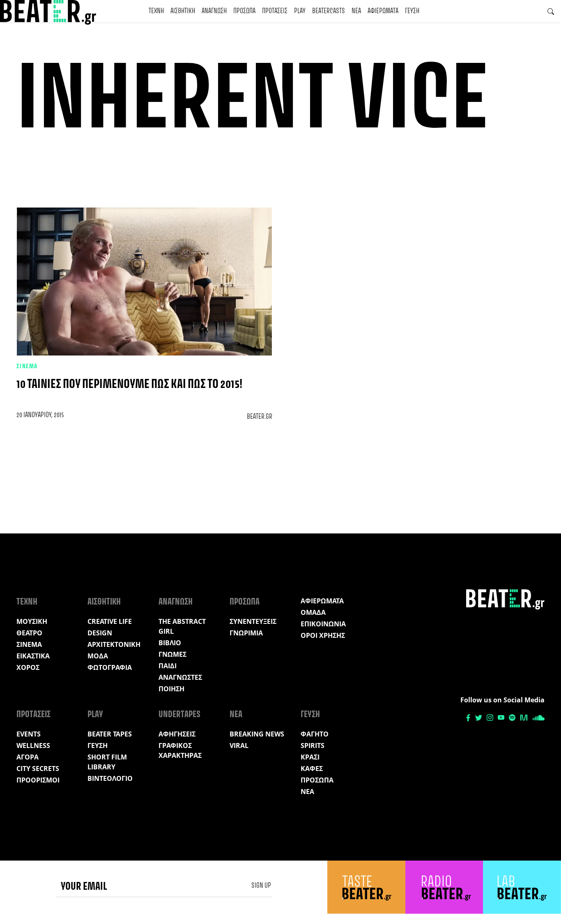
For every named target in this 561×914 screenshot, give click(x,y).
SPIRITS (312, 745)
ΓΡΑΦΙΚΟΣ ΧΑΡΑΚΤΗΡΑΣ (180, 750)
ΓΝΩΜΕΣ (172, 654)
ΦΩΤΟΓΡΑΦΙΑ (109, 667)
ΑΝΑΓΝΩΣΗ (214, 11)
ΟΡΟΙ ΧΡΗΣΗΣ (323, 635)
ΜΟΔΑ (97, 655)
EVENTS (28, 734)
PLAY (300, 11)
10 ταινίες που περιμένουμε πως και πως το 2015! (129, 384)
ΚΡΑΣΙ (310, 757)
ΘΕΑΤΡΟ (29, 632)
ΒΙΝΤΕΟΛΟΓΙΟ (110, 778)
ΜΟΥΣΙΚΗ (31, 621)
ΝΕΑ (356, 11)
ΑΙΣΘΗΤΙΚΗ (182, 11)
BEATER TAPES (109, 734)
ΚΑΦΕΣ (312, 768)
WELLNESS (33, 745)
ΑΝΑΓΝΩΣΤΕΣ (180, 677)
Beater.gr (259, 416)
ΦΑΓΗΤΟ (315, 734)
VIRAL (239, 745)
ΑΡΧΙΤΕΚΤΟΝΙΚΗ (113, 644)
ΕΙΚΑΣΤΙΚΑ (33, 655)
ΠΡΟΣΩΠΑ (244, 11)
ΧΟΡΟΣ (27, 667)
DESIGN (99, 632)
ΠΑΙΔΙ (168, 665)
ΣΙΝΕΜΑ (27, 366)
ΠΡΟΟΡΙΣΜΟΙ (38, 780)
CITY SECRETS (37, 768)
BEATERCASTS (328, 11)
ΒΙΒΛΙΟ (170, 642)
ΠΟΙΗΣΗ (171, 688)
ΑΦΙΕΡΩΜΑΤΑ (383, 11)
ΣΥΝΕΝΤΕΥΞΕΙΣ (253, 621)
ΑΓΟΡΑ (27, 757)
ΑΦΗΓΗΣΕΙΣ (177, 734)
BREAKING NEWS (257, 734)
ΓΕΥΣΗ (412, 11)
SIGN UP (261, 885)
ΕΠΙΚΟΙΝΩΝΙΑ (323, 623)
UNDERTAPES (179, 715)
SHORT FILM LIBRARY (107, 761)
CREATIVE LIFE (109, 621)
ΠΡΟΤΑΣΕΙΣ (274, 11)
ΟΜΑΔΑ (313, 612)
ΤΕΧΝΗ (156, 11)
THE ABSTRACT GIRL (182, 626)
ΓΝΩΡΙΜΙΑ (246, 632)
